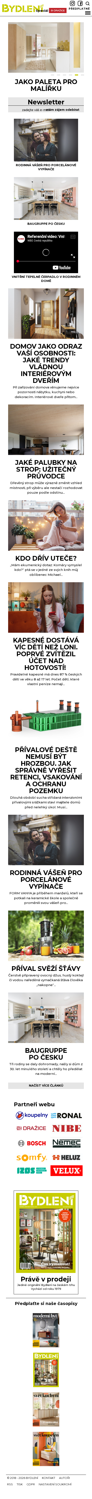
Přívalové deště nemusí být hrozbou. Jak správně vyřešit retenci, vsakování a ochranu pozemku (46, 770)
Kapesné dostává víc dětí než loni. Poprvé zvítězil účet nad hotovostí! (46, 654)
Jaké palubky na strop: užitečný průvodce (46, 469)
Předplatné (79, 8)
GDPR (31, 1484)
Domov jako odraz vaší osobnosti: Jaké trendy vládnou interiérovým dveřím (46, 363)
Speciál (42, 11)
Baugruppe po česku (46, 224)
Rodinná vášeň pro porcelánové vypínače (46, 167)
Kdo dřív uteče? (46, 558)
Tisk (20, 1484)
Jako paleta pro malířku (46, 85)
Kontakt (48, 1478)
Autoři (64, 1478)
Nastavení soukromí (55, 1484)
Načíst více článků (46, 1085)
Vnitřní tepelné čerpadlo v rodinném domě (46, 279)
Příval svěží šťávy (46, 969)
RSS (10, 1484)
